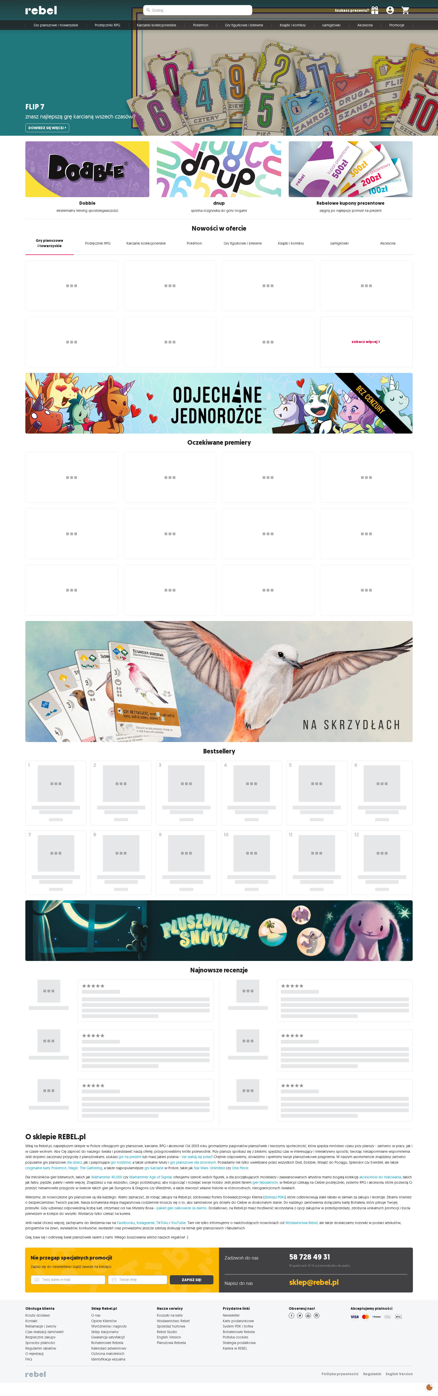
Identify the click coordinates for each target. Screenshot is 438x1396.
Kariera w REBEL (235, 1348)
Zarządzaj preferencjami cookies (429, 1386)
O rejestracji (34, 1353)
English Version (169, 1337)
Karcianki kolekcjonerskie (156, 25)
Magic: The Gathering (85, 1168)
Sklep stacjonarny (105, 1332)
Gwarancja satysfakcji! (108, 1337)
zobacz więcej (364, 341)
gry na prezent (130, 1156)
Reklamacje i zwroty (40, 1326)
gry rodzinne (121, 1162)
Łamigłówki (331, 25)
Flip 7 (34, 107)
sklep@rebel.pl (314, 1282)
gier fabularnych (265, 1182)
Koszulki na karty (170, 1315)
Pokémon (200, 25)
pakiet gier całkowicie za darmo (182, 1208)
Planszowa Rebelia (171, 1342)
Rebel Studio (167, 1332)
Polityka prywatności (340, 1374)
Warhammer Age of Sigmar (150, 1177)
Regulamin (372, 1374)
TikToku (162, 1222)
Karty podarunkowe (238, 1321)
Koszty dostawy (37, 1315)
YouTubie (178, 1222)
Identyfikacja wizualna (108, 1359)
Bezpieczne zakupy (40, 1337)
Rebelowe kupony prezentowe (351, 203)
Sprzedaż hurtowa (171, 1326)
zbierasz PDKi (274, 1197)
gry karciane (153, 1168)
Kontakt (31, 1321)
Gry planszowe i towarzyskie (56, 25)
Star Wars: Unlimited (209, 1168)
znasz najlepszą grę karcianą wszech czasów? (80, 116)
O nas (95, 1315)
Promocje (396, 25)
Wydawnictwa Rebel (301, 1222)
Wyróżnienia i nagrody (109, 1326)
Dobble (87, 203)
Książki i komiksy (293, 25)
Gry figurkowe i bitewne (244, 25)
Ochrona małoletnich (107, 1353)
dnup (219, 203)
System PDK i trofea (238, 1326)
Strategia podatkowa (239, 1342)
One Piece (240, 1168)
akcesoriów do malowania (380, 1177)
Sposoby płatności (40, 1342)
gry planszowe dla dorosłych (193, 1162)
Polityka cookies (235, 1337)
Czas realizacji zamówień (44, 1332)
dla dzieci (74, 1162)
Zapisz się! (191, 1279)
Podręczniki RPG (107, 25)
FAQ (28, 1359)
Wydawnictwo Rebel (173, 1321)
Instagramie (146, 1222)
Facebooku (126, 1222)
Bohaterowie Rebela (107, 1342)
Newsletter (231, 1315)
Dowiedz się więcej (46, 127)
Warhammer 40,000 (106, 1177)
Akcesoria (365, 25)
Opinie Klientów (104, 1321)
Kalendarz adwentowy (108, 1348)
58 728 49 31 (309, 1257)
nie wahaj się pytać (197, 1156)
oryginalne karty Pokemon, (46, 1168)
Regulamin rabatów (40, 1348)
